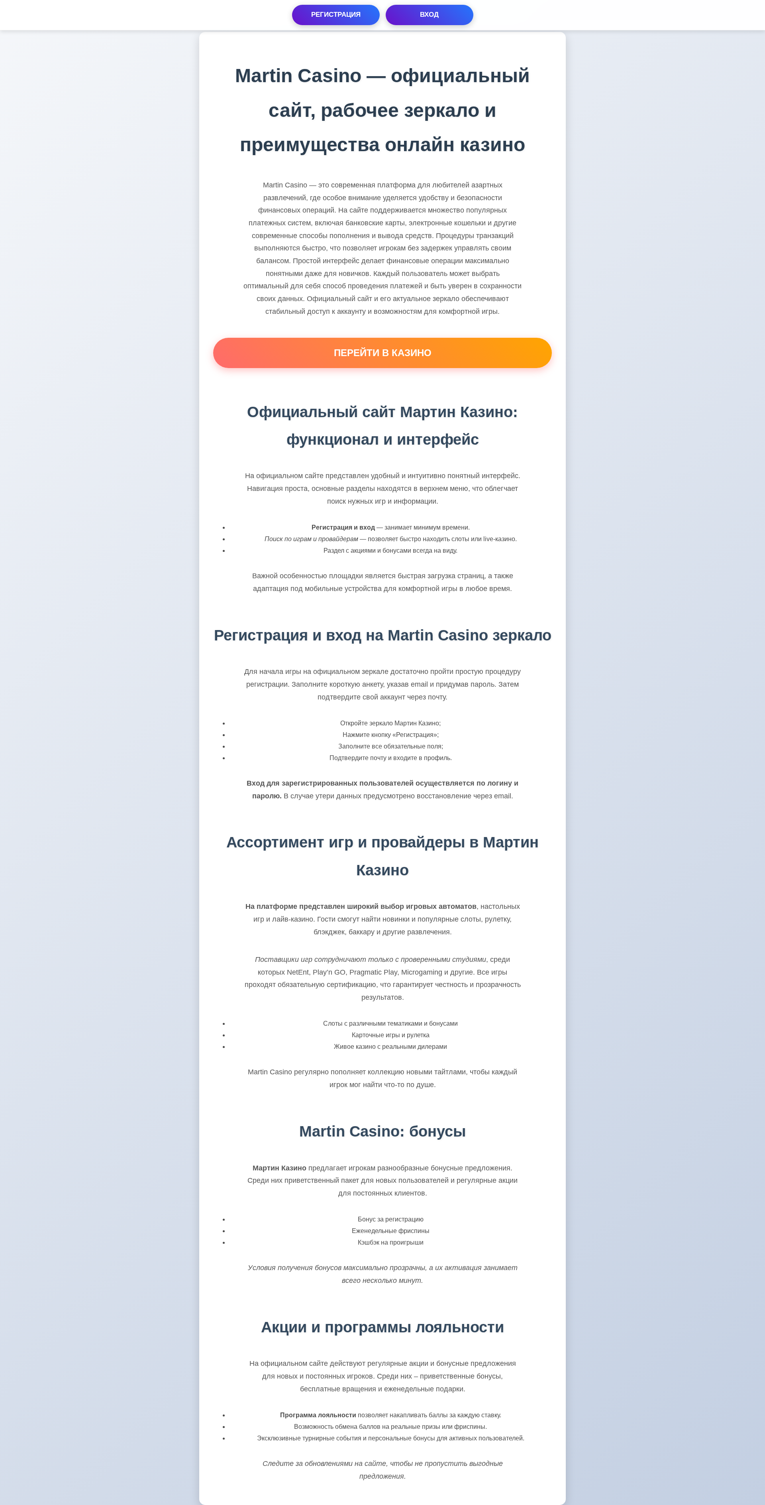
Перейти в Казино (383, 352)
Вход (429, 14)
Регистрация (336, 14)
